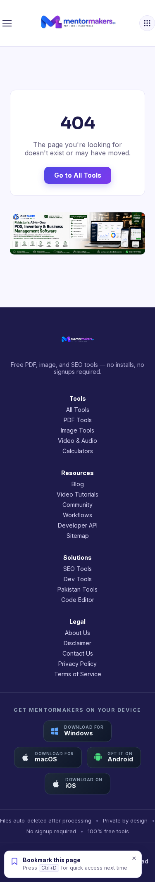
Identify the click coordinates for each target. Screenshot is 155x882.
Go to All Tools (77, 175)
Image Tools (77, 430)
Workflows (77, 514)
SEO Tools (77, 568)
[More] (147, 23)
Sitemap (78, 535)
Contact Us (77, 653)
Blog (78, 483)
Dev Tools (78, 578)
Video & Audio (77, 440)
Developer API (78, 525)
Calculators (77, 450)
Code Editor (77, 599)
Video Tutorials (77, 494)
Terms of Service (77, 674)
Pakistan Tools (77, 589)
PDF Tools (78, 419)
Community (77, 504)
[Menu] (7, 23)
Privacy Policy (77, 663)
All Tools (77, 409)
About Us (77, 632)
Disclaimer (77, 643)
